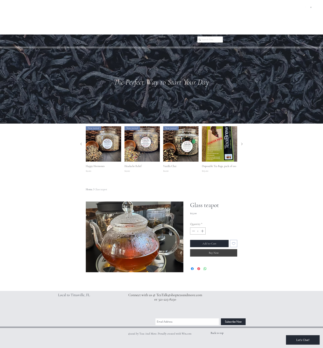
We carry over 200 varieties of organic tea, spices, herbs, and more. (162, 31)
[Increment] (202, 231)
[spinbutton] (198, 231)
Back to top (217, 333)
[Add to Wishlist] (233, 243)
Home (89, 189)
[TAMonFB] (304, 8)
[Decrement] (193, 231)
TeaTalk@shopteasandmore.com (179, 295)
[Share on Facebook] (192, 269)
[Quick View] (219, 144)
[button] (311, 7)
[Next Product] (242, 144)
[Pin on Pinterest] (199, 269)
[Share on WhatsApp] (205, 269)
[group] (161, 151)
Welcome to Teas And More (161, 16)
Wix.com (186, 333)
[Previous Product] (81, 144)
